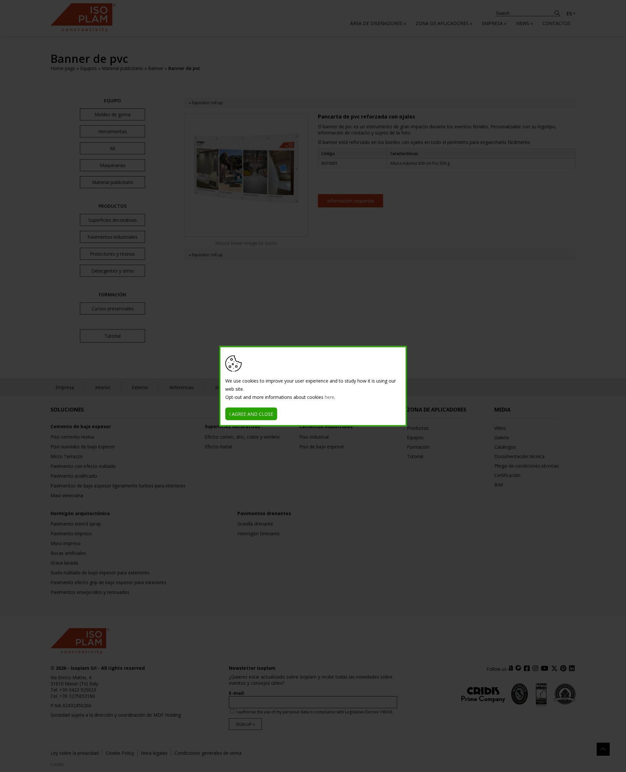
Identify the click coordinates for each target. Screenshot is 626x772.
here (329, 397)
